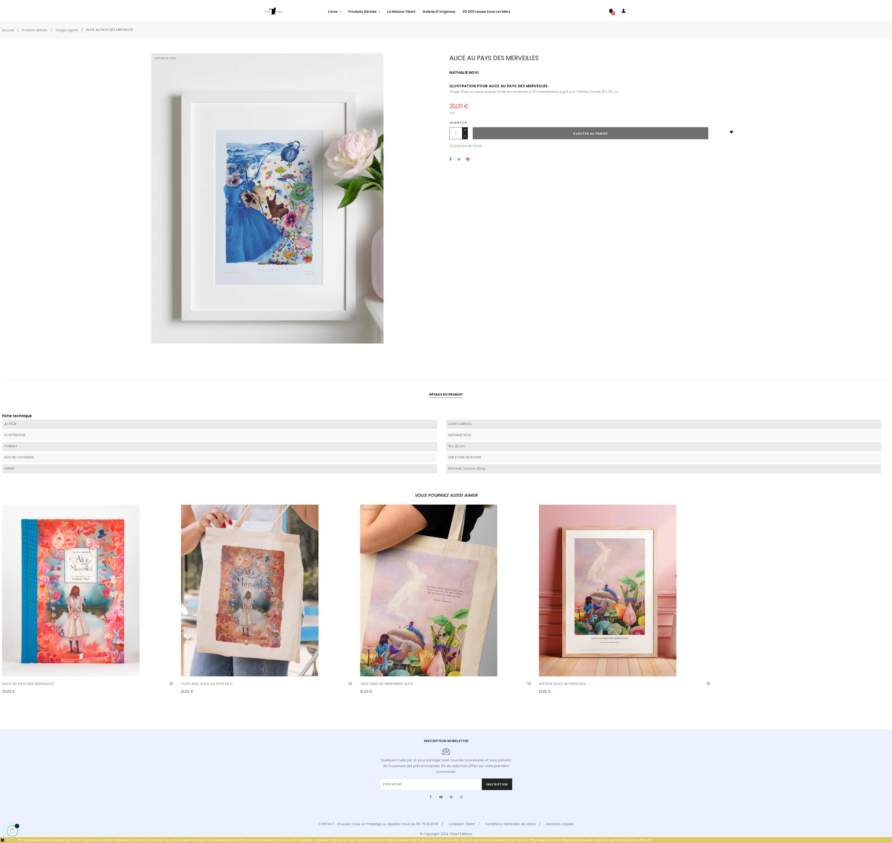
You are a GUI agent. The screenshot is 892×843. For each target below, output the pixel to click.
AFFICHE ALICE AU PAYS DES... (563, 683)
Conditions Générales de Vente (510, 824)
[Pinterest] (451, 797)
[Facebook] (430, 797)
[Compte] (623, 11)
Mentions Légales (560, 824)
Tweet (459, 159)
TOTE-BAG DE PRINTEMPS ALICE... (387, 683)
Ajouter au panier (590, 133)
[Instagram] (461, 797)
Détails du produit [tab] (446, 394)
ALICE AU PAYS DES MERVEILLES (27, 683)
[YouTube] (441, 797)
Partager (450, 159)
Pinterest (467, 159)
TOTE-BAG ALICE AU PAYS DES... (207, 683)
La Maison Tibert (462, 824)
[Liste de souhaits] (171, 684)
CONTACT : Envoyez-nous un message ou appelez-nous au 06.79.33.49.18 (378, 824)
